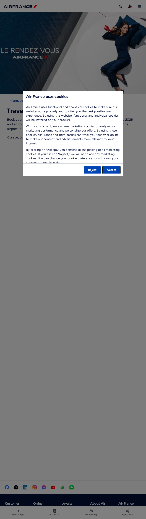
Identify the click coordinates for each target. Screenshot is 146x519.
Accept (111, 170)
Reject (92, 170)
